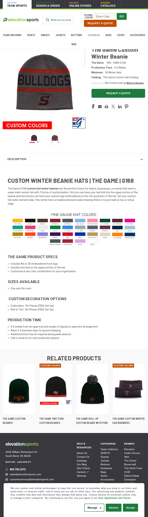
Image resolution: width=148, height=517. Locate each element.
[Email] (100, 106)
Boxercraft (130, 464)
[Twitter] (113, 106)
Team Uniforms (12, 35)
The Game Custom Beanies (14, 421)
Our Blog (82, 464)
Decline (113, 507)
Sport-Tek (129, 483)
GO (121, 16)
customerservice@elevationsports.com (32, 479)
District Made (131, 475)
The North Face (133, 468)
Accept (130, 507)
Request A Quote (100, 23)
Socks (121, 35)
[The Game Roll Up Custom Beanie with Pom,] (92, 389)
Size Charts (83, 468)
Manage (92, 507)
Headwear (94, 35)
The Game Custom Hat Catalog (120, 77)
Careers (83, 471)
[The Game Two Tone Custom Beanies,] (55, 389)
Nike (74, 44)
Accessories (137, 35)
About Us (82, 453)
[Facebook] (93, 106)
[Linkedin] (120, 106)
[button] (134, 83)
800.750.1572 (18, 469)
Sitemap (81, 475)
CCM (127, 471)
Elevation (129, 449)
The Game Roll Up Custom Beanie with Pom (92, 421)
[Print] (106, 106)
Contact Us (83, 456)
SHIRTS (31, 35)
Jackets (60, 35)
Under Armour (132, 453)
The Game (130, 460)
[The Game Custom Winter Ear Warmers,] (129, 389)
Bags (109, 35)
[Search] (47, 20)
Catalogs (82, 460)
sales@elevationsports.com (25, 474)
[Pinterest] (126, 106)
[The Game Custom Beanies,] (19, 389)
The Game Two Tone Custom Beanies (51, 421)
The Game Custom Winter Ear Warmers (128, 421)
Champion (130, 479)
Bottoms (76, 35)
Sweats (45, 35)
